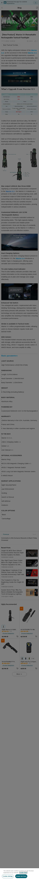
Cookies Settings (8, 876)
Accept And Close (21, 876)
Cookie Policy (23, 872)
